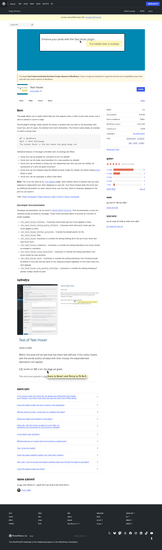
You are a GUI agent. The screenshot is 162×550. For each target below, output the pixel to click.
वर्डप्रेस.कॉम (130, 513)
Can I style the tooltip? (26, 448)
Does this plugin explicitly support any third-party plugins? (40, 455)
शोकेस (40, 513)
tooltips (141, 143)
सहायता (69, 517)
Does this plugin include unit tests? (31, 469)
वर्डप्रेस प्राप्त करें (153, 4)
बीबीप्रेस (129, 520)
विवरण (21, 101)
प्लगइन (40, 520)
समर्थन (143, 101)
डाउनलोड (140, 89)
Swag (100, 524)
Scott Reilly (34, 91)
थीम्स (39, 517)
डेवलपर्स (69, 520)
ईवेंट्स (98, 517)
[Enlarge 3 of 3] (97, 340)
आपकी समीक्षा (111, 189)
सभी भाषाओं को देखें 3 (139, 134)
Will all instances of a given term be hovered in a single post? (42, 441)
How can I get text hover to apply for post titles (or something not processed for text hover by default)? (38, 426)
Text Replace (50, 182)
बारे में (10, 513)
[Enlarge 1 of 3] (55, 287)
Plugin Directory (14, 11)
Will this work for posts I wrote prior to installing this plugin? (41, 412)
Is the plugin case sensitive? (28, 434)
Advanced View (113, 149)
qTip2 (98, 170)
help (130, 143)
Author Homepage (72, 197)
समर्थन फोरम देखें (112, 208)
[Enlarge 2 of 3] (97, 287)
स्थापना (40, 101)
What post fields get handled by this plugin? (35, 419)
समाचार (11, 517)
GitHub (60, 197)
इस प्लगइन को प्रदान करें (115, 226)
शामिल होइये (100, 513)
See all (142, 189)
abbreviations (131, 139)
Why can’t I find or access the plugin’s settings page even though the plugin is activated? (53, 462)
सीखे (68, 513)
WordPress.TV (73, 524)
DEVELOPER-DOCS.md (61, 210)
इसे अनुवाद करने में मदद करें (93, 17)
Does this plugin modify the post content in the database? (41, 405)
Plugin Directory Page (47, 197)
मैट (128, 517)
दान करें (100, 520)
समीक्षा (31, 101)
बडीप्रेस (129, 524)
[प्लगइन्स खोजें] (32, 25)
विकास (50, 101)
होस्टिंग (11, 520)
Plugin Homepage (29, 197)
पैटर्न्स (39, 524)
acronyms (141, 139)
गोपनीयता (11, 524)
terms (135, 143)
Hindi (31, 536)
